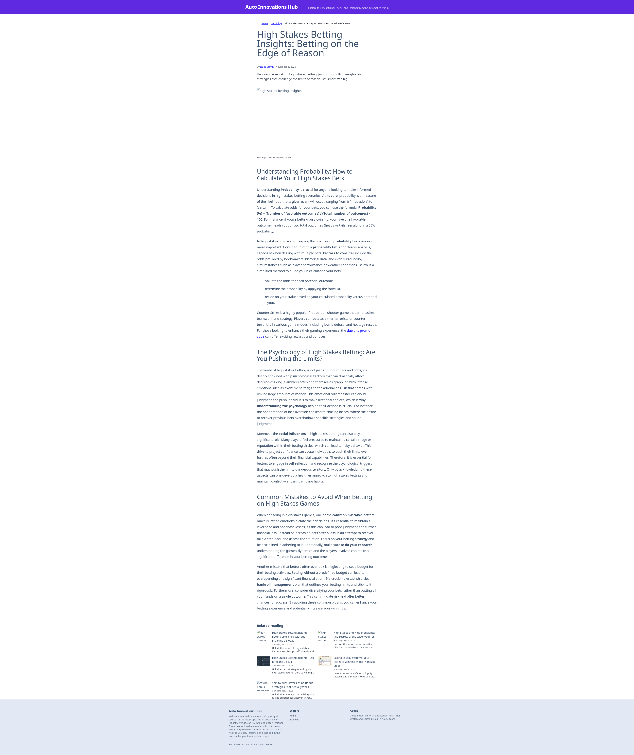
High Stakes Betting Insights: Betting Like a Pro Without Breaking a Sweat (290, 636)
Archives (294, 719)
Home (265, 23)
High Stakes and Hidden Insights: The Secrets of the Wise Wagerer (354, 634)
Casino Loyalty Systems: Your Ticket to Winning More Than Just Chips (354, 662)
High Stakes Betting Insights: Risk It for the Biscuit (293, 660)
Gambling (276, 23)
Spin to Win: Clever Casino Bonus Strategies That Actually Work (292, 685)
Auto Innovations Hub (271, 6)
